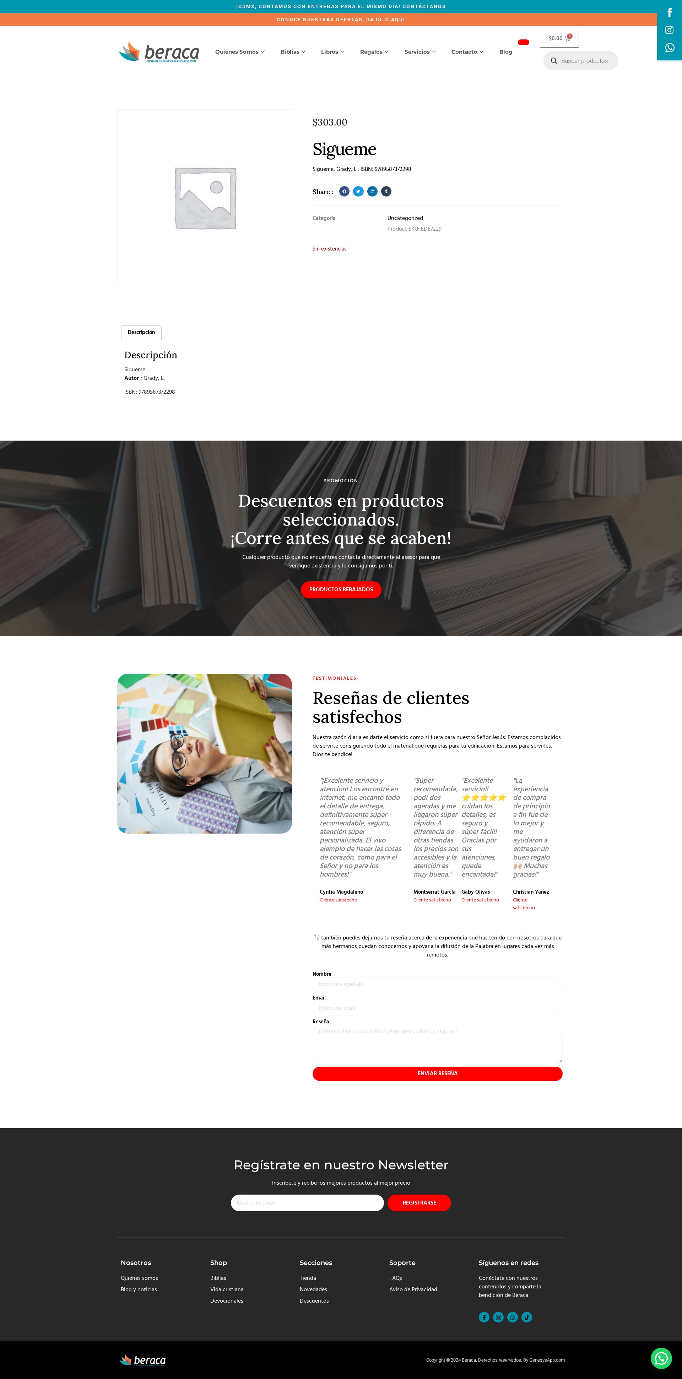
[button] (344, 191)
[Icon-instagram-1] (498, 1317)
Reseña (321, 1022)
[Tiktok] (526, 1317)
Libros (329, 51)
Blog (506, 51)
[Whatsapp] (512, 1317)
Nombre (322, 974)
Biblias (290, 51)
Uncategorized (405, 218)
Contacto (464, 51)
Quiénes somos (237, 51)
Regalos (371, 51)
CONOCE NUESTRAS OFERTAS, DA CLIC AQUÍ (341, 19)
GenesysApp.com (547, 1360)
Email (319, 998)
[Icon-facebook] (484, 1317)
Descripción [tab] (141, 332)
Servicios (417, 51)
